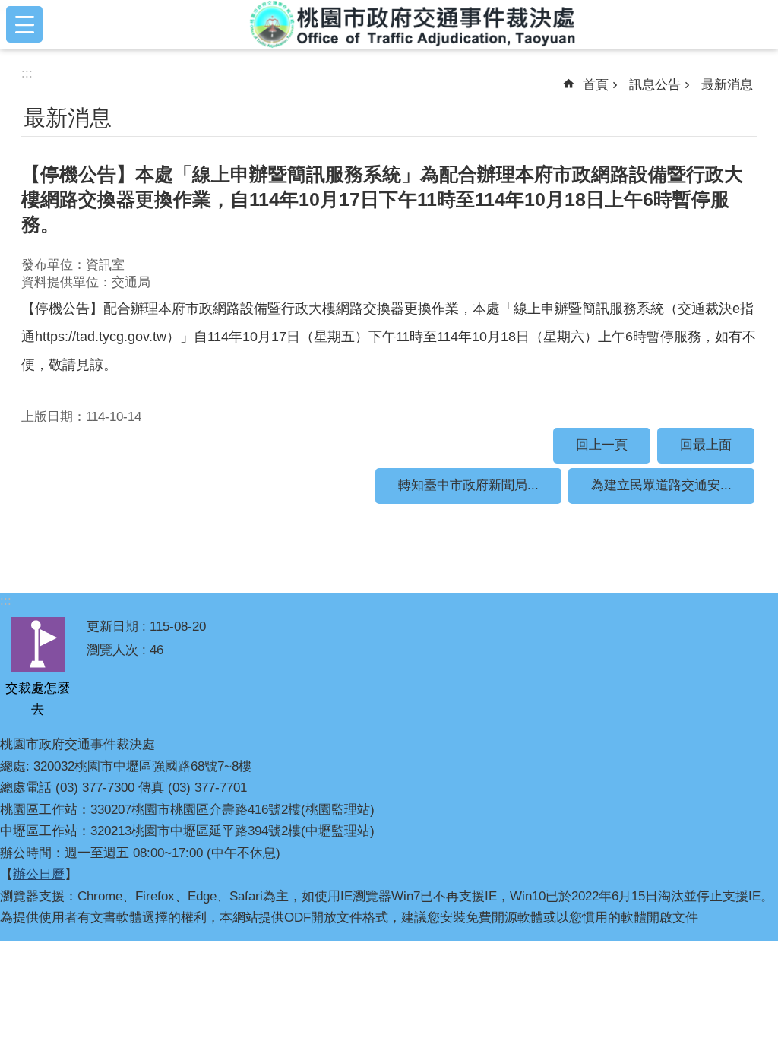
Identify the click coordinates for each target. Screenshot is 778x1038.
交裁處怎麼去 (37, 699)
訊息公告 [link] (655, 85)
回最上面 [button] (706, 445)
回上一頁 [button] (602, 445)
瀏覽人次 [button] (112, 650)
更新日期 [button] (112, 626)
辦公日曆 (39, 874)
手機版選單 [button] (24, 24)
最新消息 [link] (727, 85)
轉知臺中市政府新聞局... (468, 485)
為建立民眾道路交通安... (661, 485)
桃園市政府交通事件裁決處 (413, 24)
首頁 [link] (596, 85)
